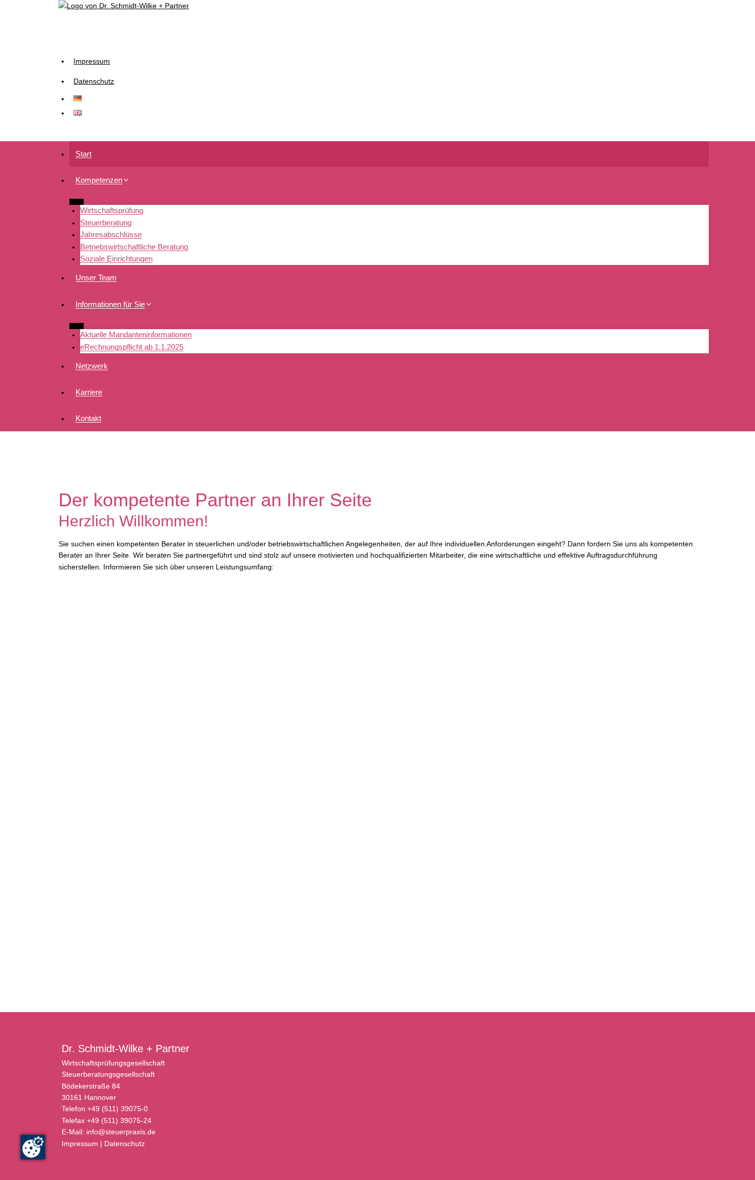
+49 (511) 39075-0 (117, 1109)
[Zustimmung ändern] (33, 1147)
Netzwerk (92, 365)
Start (83, 153)
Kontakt (88, 418)
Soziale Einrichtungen (116, 258)
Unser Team (96, 277)
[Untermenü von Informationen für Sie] (76, 326)
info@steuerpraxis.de (121, 1132)
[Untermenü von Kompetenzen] (76, 201)
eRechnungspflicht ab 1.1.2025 (131, 346)
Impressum (91, 61)
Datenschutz (93, 81)
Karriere (89, 392)
